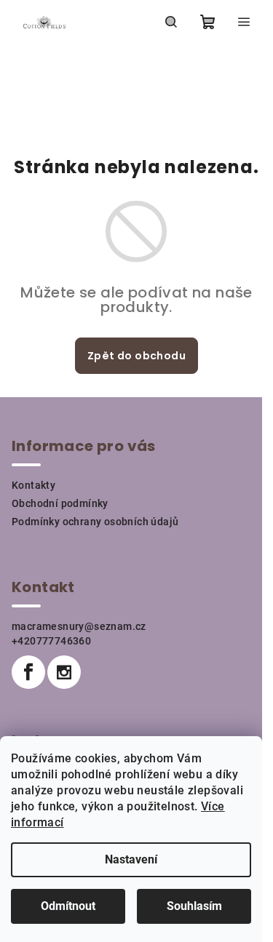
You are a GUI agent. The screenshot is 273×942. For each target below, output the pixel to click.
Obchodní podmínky (60, 503)
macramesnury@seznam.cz (79, 626)
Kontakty (33, 485)
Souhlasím (194, 906)
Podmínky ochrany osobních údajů (95, 521)
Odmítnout (68, 906)
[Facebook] (28, 672)
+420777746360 (51, 641)
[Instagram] (64, 672)
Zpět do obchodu (136, 355)
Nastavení (131, 859)
